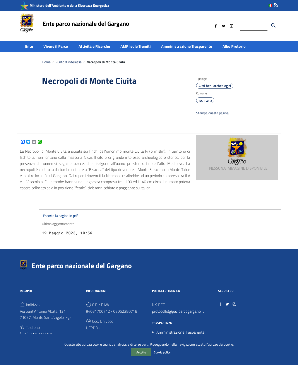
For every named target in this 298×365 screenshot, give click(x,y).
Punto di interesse (68, 62)
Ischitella (205, 100)
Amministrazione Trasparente (186, 46)
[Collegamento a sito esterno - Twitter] (223, 25)
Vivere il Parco (55, 46)
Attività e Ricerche (94, 46)
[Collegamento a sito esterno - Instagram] (231, 25)
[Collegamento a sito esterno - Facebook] (215, 25)
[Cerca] (273, 25)
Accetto (141, 352)
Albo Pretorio (234, 46)
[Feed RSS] (276, 4)
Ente (29, 46)
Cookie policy (162, 352)
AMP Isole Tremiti (135, 46)
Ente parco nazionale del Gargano (86, 23)
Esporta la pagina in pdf (60, 215)
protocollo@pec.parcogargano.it (178, 311)
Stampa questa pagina (212, 113)
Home (46, 62)
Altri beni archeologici (215, 85)
